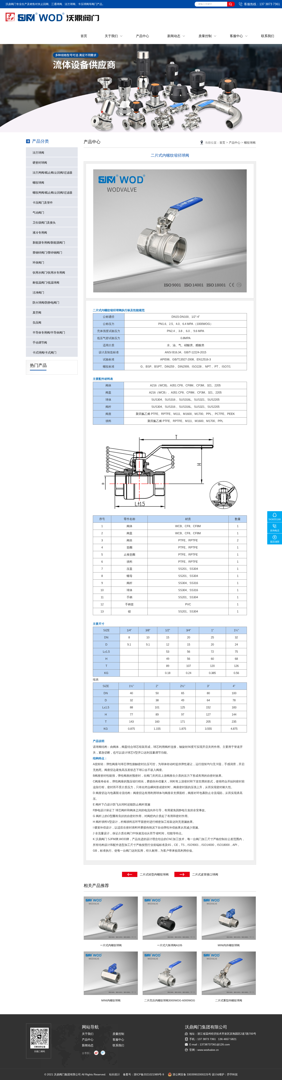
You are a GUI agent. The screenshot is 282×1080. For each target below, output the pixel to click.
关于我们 (111, 36)
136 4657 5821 (227, 1039)
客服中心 (236, 36)
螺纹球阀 (38, 182)
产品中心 (142, 36)
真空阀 (37, 312)
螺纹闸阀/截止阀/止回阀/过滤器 (52, 192)
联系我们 (267, 36)
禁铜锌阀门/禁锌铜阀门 (47, 252)
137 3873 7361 (206, 1039)
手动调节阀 (40, 342)
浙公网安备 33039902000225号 (192, 1074)
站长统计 (114, 1074)
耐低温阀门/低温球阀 (46, 282)
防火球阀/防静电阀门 (46, 302)
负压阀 (37, 322)
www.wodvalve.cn (208, 1049)
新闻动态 (173, 36)
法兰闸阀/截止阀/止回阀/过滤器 (52, 172)
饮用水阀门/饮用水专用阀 (49, 272)
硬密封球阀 (40, 162)
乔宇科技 (232, 1074)
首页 (84, 36)
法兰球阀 (38, 152)
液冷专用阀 (40, 232)
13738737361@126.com (215, 1044)
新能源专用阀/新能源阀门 (49, 242)
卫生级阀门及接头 (44, 222)
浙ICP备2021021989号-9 (149, 1074)
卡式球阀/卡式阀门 (44, 352)
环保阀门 (38, 262)
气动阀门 (38, 212)
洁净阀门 (38, 292)
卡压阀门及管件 (43, 202)
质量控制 (205, 36)
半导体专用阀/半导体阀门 (49, 332)
